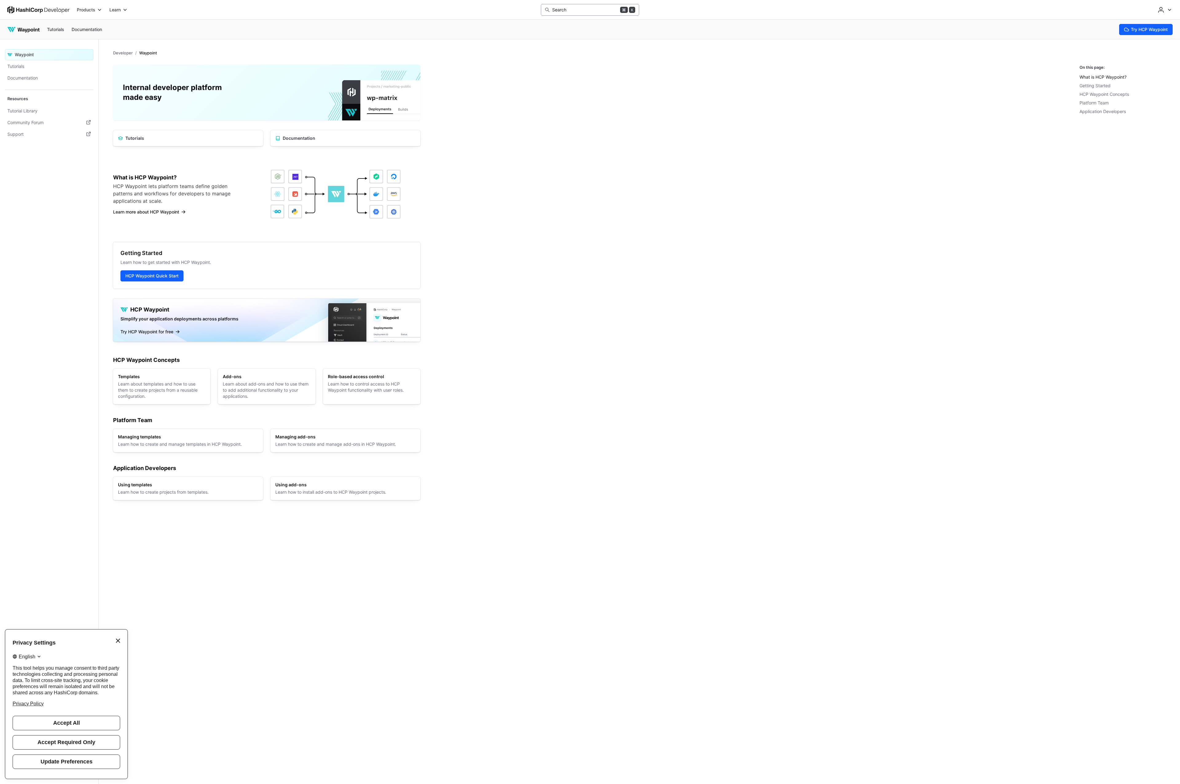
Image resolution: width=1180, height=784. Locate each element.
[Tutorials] (188, 138)
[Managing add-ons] (345, 440)
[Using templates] (188, 488)
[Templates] (161, 386)
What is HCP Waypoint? (1103, 77)
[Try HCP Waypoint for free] (266, 320)
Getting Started (1095, 85)
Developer (123, 52)
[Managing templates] (188, 440)
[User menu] (1164, 9)
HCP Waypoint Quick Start (152, 275)
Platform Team (1094, 102)
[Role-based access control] (371, 386)
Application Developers (1103, 111)
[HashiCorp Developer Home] (38, 10)
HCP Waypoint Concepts (1104, 94)
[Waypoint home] (23, 29)
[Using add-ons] (345, 488)
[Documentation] (345, 138)
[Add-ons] (266, 386)
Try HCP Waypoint (1149, 29)
